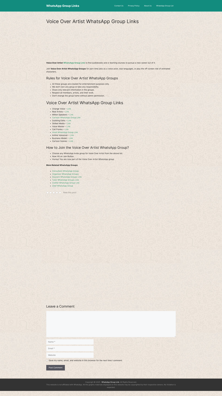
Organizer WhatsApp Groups (65, 174)
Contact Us (118, 6)
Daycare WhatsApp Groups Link (67, 177)
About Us (148, 6)
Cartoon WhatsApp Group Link (66, 117)
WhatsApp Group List (164, 6)
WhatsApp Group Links (62, 6)
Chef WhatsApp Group (62, 186)
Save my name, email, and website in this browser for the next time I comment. (86, 360)
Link (69, 109)
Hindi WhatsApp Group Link (65, 132)
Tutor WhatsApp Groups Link (65, 180)
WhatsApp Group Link (74, 63)
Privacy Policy (133, 6)
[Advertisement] (111, 44)
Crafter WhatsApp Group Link (65, 183)
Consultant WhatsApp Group (65, 171)
